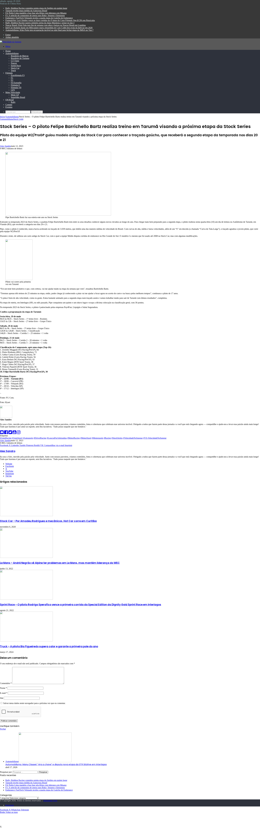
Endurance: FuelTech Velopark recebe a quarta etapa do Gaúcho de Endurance (39, 18)
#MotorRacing (73, 438)
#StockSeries (117, 438)
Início (2, 117)
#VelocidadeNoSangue (133, 438)
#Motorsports (97, 438)
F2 (12, 80)
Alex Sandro (5, 146)
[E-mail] (2, 433)
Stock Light (18, 119)
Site (1, 698)
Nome (3, 688)
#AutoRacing (6, 438)
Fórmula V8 (16, 87)
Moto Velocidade (12, 92)
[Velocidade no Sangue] (10, 42)
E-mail (3, 693)
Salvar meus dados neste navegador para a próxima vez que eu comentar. (34, 703)
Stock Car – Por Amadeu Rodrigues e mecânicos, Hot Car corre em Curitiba (48, 521)
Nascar (14, 63)
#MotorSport (85, 438)
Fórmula (9, 73)
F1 (12, 78)
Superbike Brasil (18, 97)
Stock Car (15, 68)
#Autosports (28, 438)
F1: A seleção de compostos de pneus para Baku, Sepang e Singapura (35, 15)
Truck (13, 70)
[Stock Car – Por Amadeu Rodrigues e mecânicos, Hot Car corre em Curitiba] (26, 515)
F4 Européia (16, 83)
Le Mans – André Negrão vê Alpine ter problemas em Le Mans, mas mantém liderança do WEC (60, 563)
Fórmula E (15, 85)
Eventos (8, 107)
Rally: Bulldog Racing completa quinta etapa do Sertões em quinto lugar (36, 8)
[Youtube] (15, 433)
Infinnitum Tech (50, 800)
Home (8, 51)
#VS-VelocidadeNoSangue (154, 438)
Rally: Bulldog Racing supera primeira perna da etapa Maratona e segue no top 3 (39, 23)
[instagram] (18, 433)
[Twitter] (10, 433)
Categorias (4, 798)
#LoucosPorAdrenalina (57, 438)
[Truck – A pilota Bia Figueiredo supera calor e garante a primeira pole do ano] (26, 640)
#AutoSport (17, 438)
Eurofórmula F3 (18, 75)
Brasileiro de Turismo (20, 58)
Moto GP (15, 95)
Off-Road (9, 100)
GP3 (13, 90)
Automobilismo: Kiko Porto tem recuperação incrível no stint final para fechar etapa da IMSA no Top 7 (49, 30)
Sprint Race (16, 65)
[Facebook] (6, 433)
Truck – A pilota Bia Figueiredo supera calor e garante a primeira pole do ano (49, 646)
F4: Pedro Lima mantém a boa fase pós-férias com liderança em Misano (35, 13)
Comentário (6, 683)
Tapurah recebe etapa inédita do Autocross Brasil (26, 10)
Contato (8, 104)
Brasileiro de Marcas (19, 56)
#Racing (107, 438)
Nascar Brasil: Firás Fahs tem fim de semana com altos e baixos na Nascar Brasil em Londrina (45, 25)
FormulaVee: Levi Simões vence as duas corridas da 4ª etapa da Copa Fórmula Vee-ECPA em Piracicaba (50, 20)
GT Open (15, 61)
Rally (13, 102)
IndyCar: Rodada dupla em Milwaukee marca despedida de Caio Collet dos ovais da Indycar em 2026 (48, 28)
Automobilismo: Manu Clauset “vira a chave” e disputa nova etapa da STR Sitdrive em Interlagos (56, 764)
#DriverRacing (40, 438)
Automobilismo (12, 53)
